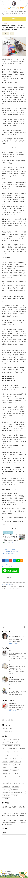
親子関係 (16, 745)
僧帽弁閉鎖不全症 (6, 792)
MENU (14, 18)
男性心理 (14, 773)
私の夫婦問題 (5, 786)
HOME (3, 584)
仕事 (3, 748)
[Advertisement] (14, 607)
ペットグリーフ (6, 758)
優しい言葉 (5, 755)
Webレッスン (5, 767)
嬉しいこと (5, 795)
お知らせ (16, 761)
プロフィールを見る (13, 643)
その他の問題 (12, 752)
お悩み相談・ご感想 (7, 728)
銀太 (14, 758)
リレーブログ (5, 798)
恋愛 (3, 742)
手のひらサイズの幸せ (6, 871)
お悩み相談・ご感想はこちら (11, 554)
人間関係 (21, 748)
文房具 (4, 764)
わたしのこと (5, 33)
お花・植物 (14, 786)
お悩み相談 (16, 780)
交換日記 (13, 795)
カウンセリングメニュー (8, 732)
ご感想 (4, 783)
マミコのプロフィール (10, 549)
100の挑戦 (5, 770)
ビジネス (21, 783)
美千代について (12, 710)
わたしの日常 (11, 742)
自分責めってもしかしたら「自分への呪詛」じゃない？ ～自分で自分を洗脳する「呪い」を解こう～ (14, 815)
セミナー (13, 767)
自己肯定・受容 (12, 748)
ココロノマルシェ (6, 780)
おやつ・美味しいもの (18, 792)
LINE (18, 560)
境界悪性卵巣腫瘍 (14, 789)
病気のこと (5, 789)
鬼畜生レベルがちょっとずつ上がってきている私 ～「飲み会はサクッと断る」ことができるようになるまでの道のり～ (14, 822)
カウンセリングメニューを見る (12, 551)
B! (14, 560)
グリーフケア (14, 755)
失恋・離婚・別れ (6, 777)
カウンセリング (16, 777)
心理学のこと (5, 773)
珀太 (10, 761)
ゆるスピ (17, 764)
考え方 (11, 33)
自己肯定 (9, 577)
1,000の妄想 (13, 770)
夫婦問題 (15, 739)
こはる (4, 761)
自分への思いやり (6, 745)
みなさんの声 (12, 783)
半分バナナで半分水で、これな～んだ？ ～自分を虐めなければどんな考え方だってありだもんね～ (14, 808)
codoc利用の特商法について (7, 873)
